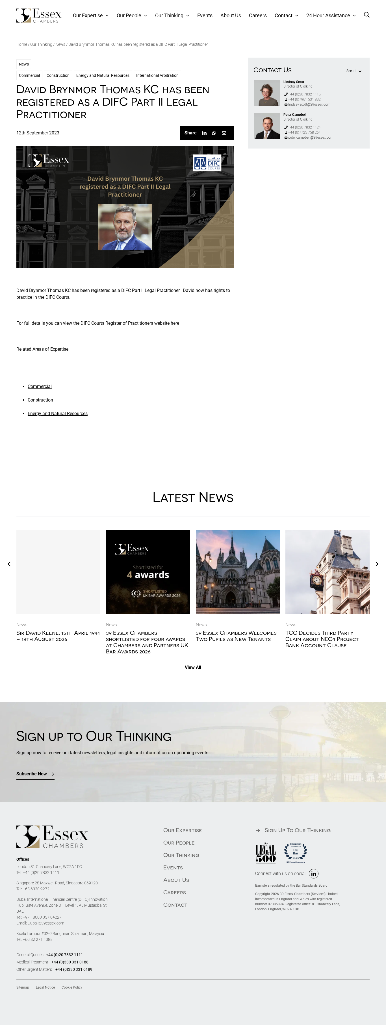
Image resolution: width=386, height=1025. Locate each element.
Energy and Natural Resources (102, 75)
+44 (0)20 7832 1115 (304, 94)
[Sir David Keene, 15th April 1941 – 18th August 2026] (58, 572)
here (175, 323)
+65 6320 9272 (36, 889)
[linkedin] (313, 873)
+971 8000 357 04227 (42, 917)
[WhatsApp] (214, 133)
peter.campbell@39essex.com (310, 137)
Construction (58, 75)
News (60, 44)
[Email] (224, 133)
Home (21, 44)
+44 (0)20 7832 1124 (304, 127)
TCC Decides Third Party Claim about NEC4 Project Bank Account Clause (322, 638)
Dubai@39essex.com (46, 923)
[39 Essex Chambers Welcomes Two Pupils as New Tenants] (238, 532)
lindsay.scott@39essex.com (309, 104)
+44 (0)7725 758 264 (304, 132)
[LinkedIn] (204, 133)
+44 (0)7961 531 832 (304, 99)
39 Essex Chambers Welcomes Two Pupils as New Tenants (236, 635)
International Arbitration (157, 75)
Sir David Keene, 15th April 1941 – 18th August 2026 (58, 635)
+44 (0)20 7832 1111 (41, 872)
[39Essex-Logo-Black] (39, 10)
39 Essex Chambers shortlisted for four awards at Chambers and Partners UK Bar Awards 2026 (147, 642)
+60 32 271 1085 (38, 939)
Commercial (29, 75)
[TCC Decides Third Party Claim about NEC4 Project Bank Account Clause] (327, 532)
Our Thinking (41, 44)
